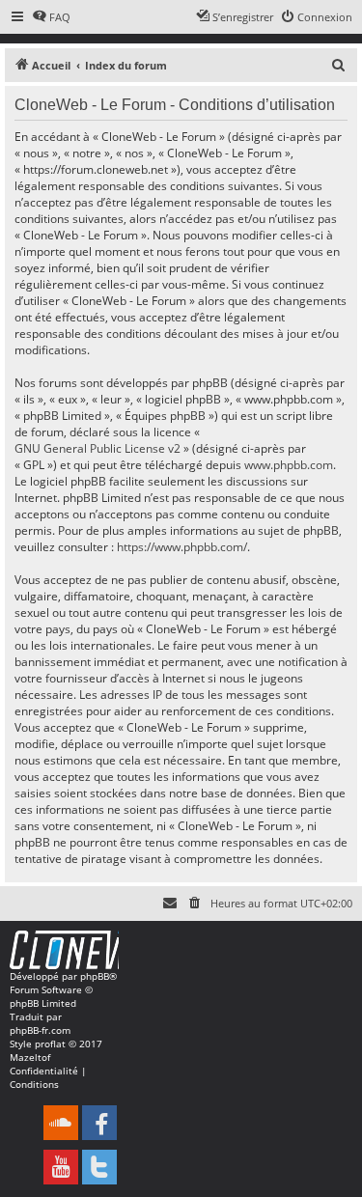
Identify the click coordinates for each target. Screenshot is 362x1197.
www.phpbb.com (288, 465)
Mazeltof (30, 1057)
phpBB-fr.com (40, 1030)
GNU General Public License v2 (97, 448)
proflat (50, 1043)
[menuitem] (51, 17)
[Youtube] (60, 1167)
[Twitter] (99, 1167)
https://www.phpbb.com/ (182, 547)
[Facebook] (99, 1122)
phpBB (94, 976)
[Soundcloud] (60, 1122)
